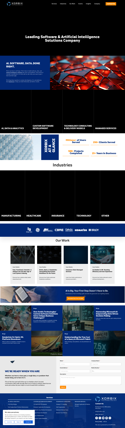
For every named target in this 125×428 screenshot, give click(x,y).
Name (62, 361)
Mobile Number (95, 368)
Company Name (95, 361)
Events (80, 4)
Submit (63, 387)
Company (97, 4)
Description (63, 374)
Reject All (19, 422)
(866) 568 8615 (99, 414)
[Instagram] (110, 418)
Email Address (64, 368)
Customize (9, 422)
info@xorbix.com (100, 411)
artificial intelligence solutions (14, 72)
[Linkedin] (106, 418)
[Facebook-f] (96, 418)
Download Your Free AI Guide (75, 298)
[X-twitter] (100, 418)
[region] (19, 417)
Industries (63, 4)
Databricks (11, 81)
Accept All (28, 422)
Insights (88, 4)
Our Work (72, 4)
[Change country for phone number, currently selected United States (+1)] (93, 371)
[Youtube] (103, 418)
